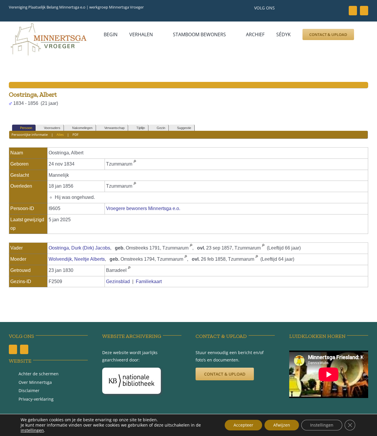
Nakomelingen (82, 128)
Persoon (26, 128)
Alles (60, 134)
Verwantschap (114, 128)
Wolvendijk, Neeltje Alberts (77, 259)
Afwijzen (281, 425)
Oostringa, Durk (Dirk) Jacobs (79, 247)
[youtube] (364, 10)
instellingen (32, 430)
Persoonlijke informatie (29, 134)
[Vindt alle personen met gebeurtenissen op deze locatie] (134, 163)
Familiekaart (149, 281)
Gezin (161, 128)
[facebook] (353, 10)
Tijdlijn (140, 128)
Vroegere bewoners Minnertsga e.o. (143, 208)
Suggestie (184, 128)
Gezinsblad (118, 281)
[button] (111, 44)
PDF (75, 134)
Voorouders (52, 128)
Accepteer (243, 425)
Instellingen (321, 425)
